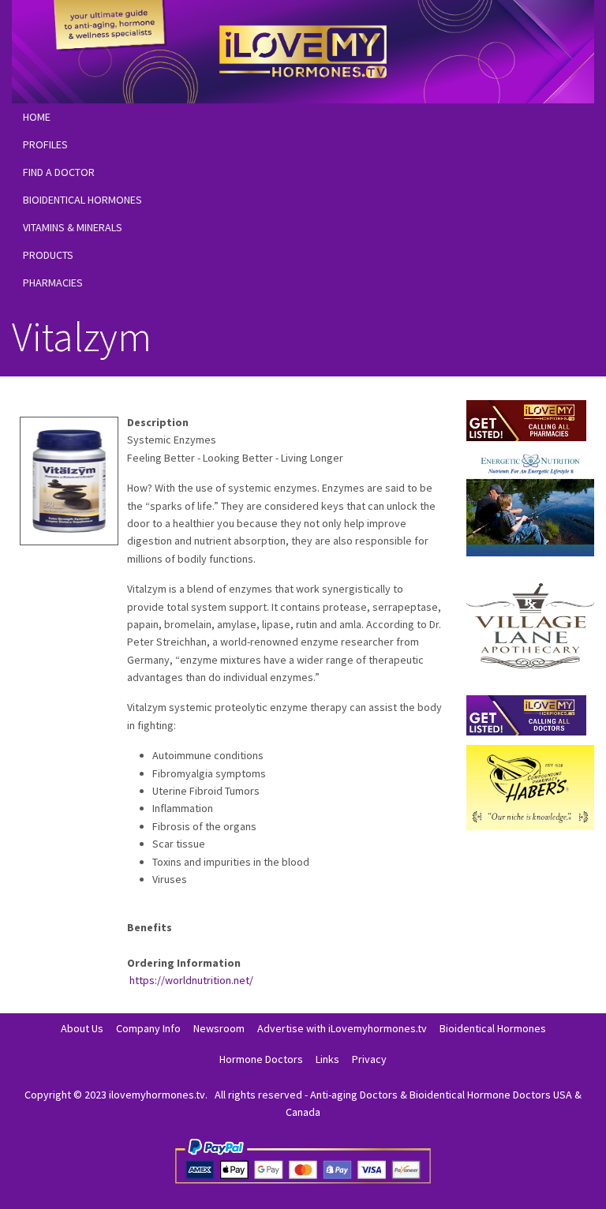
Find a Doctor (59, 172)
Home (36, 117)
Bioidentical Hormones (82, 200)
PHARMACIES (53, 282)
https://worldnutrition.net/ (191, 980)
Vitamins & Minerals (72, 227)
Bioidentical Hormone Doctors (480, 1094)
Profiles (45, 144)
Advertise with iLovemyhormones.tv (342, 1028)
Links (327, 1059)
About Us (82, 1028)
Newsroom (219, 1028)
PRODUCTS (48, 255)
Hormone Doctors (261, 1059)
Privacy (369, 1059)
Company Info (148, 1028)
